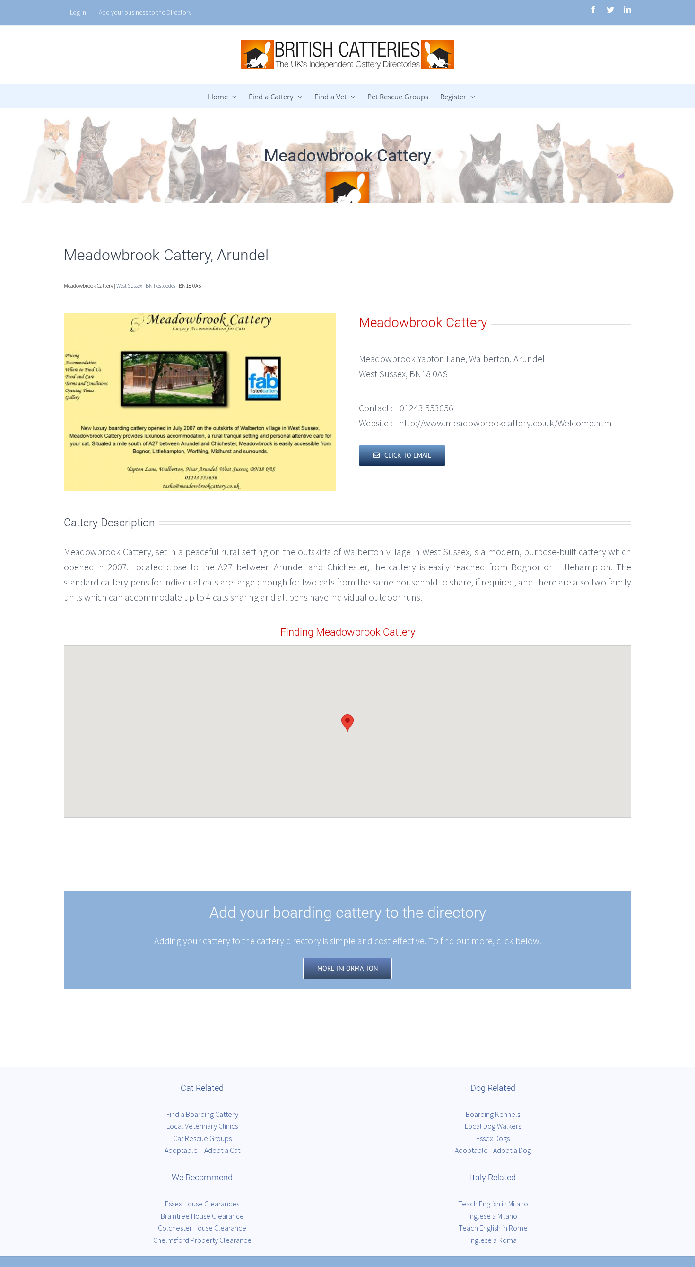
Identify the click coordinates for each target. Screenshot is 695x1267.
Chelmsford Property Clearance (202, 1240)
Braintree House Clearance (202, 1216)
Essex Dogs (493, 1138)
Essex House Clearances (202, 1203)
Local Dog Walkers (493, 1126)
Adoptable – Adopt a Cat (202, 1150)
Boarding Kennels (493, 1114)
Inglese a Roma (493, 1240)
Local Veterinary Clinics (202, 1126)
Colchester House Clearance (202, 1227)
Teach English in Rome (493, 1227)
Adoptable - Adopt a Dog (493, 1150)
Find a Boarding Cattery (202, 1114)
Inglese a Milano (493, 1216)
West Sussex (129, 285)
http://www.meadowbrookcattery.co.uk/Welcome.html (506, 423)
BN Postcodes (160, 285)
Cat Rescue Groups (202, 1138)
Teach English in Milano (493, 1203)
